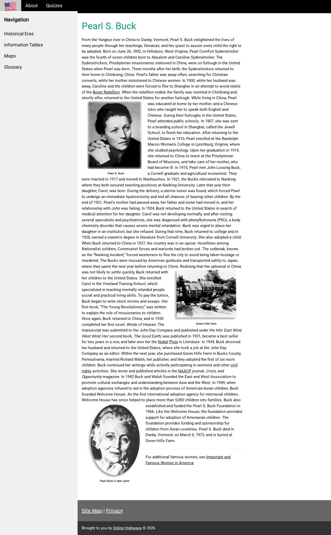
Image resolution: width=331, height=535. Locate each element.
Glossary (13, 67)
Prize (173, 342)
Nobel (163, 342)
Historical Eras (19, 33)
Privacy (114, 511)
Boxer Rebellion (106, 92)
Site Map (92, 511)
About (31, 5)
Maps (10, 56)
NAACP (184, 371)
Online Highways (127, 528)
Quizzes (54, 5)
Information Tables (23, 45)
